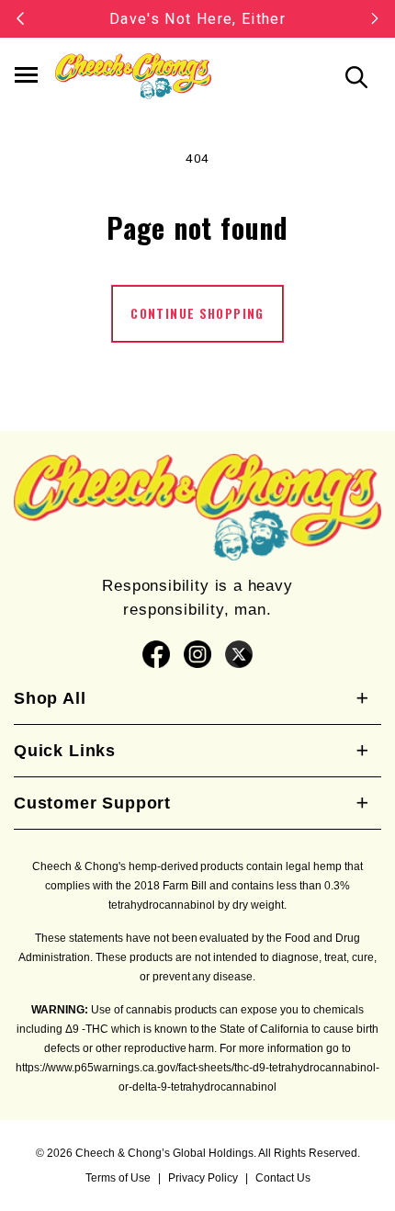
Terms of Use (118, 1177)
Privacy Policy (203, 1177)
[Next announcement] (375, 18)
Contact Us (282, 1177)
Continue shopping (197, 313)
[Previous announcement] (20, 18)
